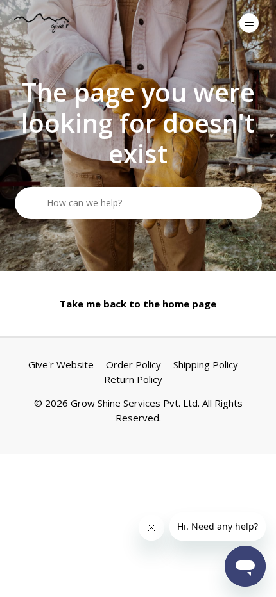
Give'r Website (61, 364)
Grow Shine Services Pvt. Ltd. (135, 403)
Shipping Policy (205, 364)
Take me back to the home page (138, 303)
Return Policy (133, 379)
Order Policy (133, 364)
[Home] (41, 23)
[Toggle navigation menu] (249, 23)
